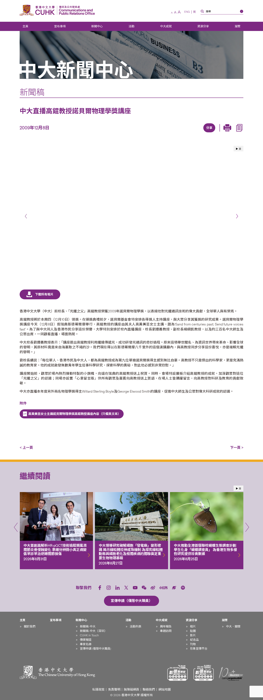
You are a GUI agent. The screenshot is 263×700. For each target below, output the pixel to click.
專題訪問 (166, 631)
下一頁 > (236, 448)
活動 (131, 26)
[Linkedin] (187, 133)
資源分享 (203, 26)
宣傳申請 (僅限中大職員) (95, 648)
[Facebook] (178, 133)
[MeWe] (231, 133)
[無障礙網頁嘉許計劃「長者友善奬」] (204, 673)
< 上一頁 (26, 448)
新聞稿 (32, 92)
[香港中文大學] (38, 10)
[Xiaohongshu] (163, 588)
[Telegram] (204, 133)
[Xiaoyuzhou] (174, 587)
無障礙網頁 (131, 689)
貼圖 (193, 631)
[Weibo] (153, 587)
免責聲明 (114, 689)
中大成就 (166, 26)
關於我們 (29, 626)
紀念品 (194, 640)
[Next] (237, 216)
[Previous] (26, 216)
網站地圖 (164, 689)
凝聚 (237, 26)
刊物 (193, 644)
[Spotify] (183, 587)
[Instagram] (108, 587)
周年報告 (166, 626)
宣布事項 (60, 26)
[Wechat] (144, 587)
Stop (240, 149)
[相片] (131, 214)
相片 (193, 626)
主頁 (25, 26)
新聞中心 (97, 26)
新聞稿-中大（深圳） (93, 631)
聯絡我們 (149, 689)
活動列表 (135, 626)
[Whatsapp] (222, 133)
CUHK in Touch (89, 635)
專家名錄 (85, 644)
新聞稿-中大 (87, 626)
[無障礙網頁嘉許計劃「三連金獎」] (177, 673)
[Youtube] (135, 587)
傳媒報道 (85, 640)
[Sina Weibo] (213, 133)
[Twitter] (195, 133)
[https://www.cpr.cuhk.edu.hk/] (76, 10)
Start (237, 149)
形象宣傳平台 (198, 648)
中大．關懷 (233, 626)
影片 (193, 635)
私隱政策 (98, 689)
